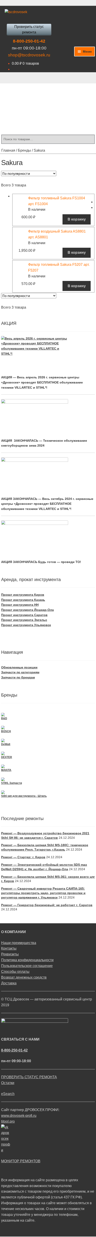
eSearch (8, 1094)
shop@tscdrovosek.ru (29, 55)
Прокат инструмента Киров (22, 594)
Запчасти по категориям (20, 672)
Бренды (24, 150)
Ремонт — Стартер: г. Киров (23, 857)
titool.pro (8, 1121)
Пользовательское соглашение (27, 966)
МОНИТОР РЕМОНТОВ (20, 1161)
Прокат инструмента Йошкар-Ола (27, 610)
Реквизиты (10, 954)
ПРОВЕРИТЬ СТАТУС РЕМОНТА (29, 1077)
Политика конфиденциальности (27, 960)
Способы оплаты (15, 971)
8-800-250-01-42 (29, 41)
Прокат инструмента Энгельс (24, 620)
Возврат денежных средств (24, 977)
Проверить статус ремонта (29, 29)
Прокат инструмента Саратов (24, 615)
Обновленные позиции (19, 667)
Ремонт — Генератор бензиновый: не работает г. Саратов (46, 905)
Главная (8, 150)
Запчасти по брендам (18, 677)
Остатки (7, 1083)
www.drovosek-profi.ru (18, 1115)
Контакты (9, 948)
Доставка (9, 983)
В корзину (77, 219)
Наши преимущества (18, 943)
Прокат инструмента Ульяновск (26, 625)
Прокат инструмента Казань (23, 600)
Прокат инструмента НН (20, 604)
